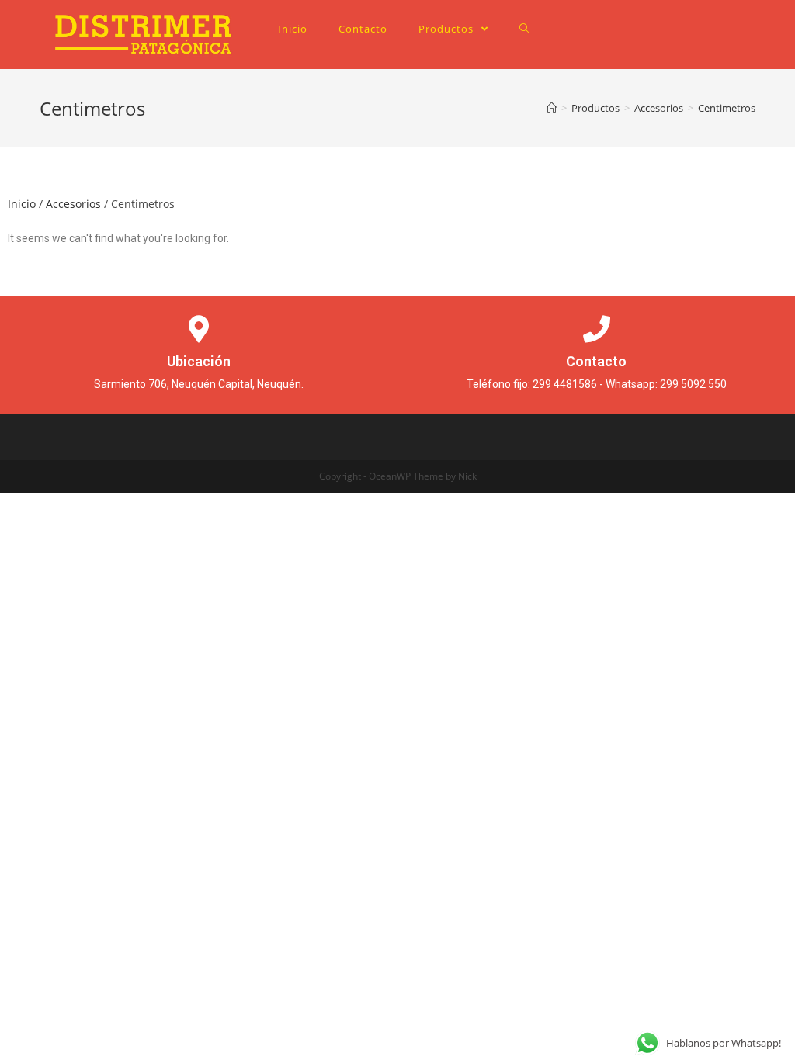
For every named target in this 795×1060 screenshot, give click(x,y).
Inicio (22, 203)
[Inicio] (552, 108)
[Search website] (524, 28)
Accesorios (73, 203)
